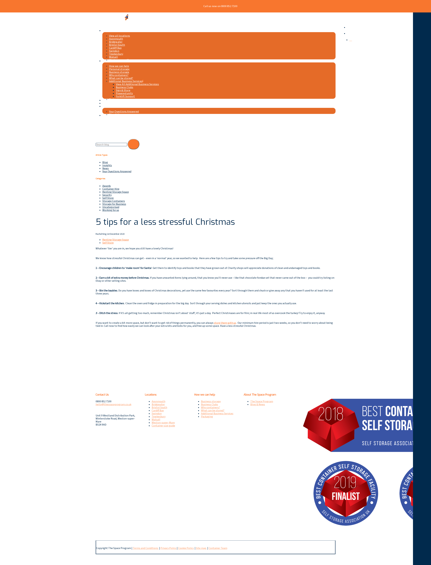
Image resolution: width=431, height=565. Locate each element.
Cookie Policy (186, 548)
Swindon (157, 413)
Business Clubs (209, 404)
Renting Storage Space (115, 192)
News (105, 168)
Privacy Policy (168, 548)
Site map (201, 548)
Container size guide (163, 426)
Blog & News (257, 404)
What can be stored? (212, 410)
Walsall (156, 419)
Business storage (211, 401)
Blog (105, 162)
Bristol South (159, 407)
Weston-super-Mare (163, 423)
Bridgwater (158, 404)
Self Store (108, 198)
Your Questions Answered (116, 171)
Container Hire (110, 189)
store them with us (225, 323)
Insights (107, 165)
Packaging (207, 416)
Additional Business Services (217, 413)
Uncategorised (110, 207)
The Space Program (261, 401)
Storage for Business (114, 204)
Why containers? (210, 407)
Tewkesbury (158, 416)
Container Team (218, 548)
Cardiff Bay (158, 410)
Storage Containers (113, 201)
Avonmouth (158, 401)
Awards (106, 186)
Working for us (110, 210)
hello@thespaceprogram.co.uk (113, 404)
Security (107, 195)
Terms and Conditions (146, 548)
